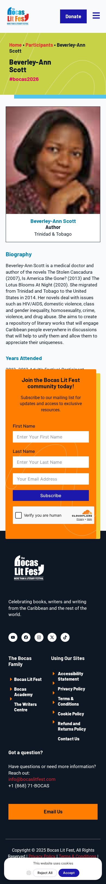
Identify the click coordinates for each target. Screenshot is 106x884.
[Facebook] (25, 637)
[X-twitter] (52, 637)
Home (15, 45)
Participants (39, 45)
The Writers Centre (25, 707)
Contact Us (68, 738)
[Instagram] (39, 637)
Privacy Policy (71, 688)
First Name (24, 426)
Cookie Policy (71, 713)
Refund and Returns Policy (72, 726)
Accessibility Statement (70, 676)
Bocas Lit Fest (28, 679)
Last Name (24, 451)
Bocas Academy (23, 691)
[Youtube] (12, 637)
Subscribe (50, 495)
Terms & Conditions (68, 701)
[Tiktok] (65, 637)
